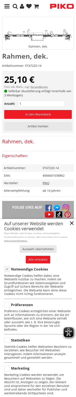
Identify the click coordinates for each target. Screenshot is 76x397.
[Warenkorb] (36, 6)
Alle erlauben (38, 259)
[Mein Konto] (22, 6)
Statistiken (20, 340)
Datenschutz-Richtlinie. (16, 241)
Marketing (20, 368)
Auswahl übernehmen (38, 249)
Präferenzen (22, 304)
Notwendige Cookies (29, 269)
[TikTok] (59, 214)
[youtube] (49, 214)
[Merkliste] (29, 6)
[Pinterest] (67, 214)
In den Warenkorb (38, 114)
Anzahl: (9, 104)
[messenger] (57, 208)
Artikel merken (38, 126)
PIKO (46, 183)
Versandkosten (39, 87)
